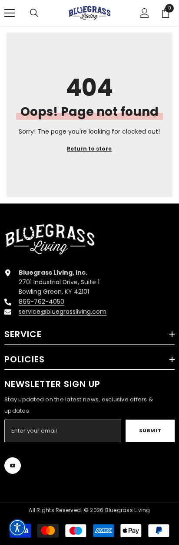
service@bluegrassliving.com (62, 311)
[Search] (34, 13)
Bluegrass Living (127, 510)
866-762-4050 (41, 301)
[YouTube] (12, 465)
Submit (150, 430)
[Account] (144, 13)
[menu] (9, 13)
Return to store (89, 148)
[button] (17, 527)
